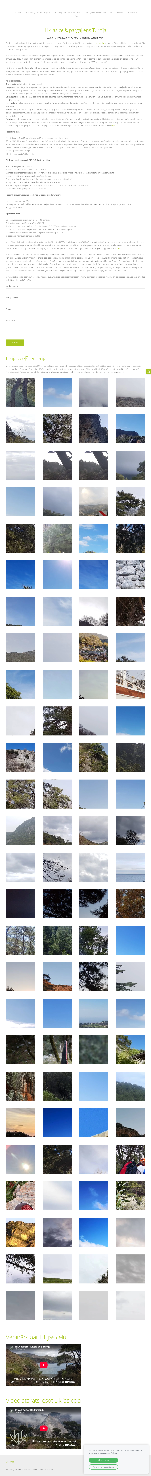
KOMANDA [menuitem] (132, 12)
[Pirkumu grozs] (148, 371)
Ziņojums (10, 320)
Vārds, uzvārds (12, 286)
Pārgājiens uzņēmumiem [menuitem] (67, 12)
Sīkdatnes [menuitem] (10, 1461)
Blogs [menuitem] (120, 12)
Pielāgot (114, 1453)
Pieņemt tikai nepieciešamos (103, 1467)
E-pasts (9, 309)
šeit (113, 125)
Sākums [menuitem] (17, 12)
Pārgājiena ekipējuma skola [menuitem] (98, 12)
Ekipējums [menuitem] (75, 16)
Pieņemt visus (103, 1460)
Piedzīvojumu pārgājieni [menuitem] (38, 12)
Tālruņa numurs (13, 297)
